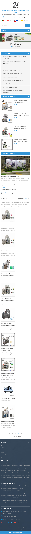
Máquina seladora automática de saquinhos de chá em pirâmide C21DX (15, 475)
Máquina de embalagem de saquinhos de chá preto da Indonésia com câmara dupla (15, 505)
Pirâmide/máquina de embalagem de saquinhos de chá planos (14, 500)
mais (15, 104)
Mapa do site (4, 454)
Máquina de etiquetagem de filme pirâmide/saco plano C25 (21, 140)
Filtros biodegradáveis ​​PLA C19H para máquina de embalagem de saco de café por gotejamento (21, 101)
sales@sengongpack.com (23, 17)
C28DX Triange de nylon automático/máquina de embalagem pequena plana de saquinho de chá (21, 127)
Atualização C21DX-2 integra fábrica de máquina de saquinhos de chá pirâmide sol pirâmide (8, 325)
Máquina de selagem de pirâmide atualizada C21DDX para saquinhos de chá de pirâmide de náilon (7, 350)
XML (2, 457)
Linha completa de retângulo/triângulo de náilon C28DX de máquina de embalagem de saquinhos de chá (7, 225)
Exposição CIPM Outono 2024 (8, 189)
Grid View (26, 198)
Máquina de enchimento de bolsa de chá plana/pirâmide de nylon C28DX (7, 250)
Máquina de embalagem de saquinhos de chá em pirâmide (14, 57)
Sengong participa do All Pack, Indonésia (11, 193)
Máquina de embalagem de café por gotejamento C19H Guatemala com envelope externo (15, 477)
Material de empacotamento (10, 87)
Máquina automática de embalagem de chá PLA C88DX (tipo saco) (21, 114)
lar (13, 46)
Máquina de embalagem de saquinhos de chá (14, 67)
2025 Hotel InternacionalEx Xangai (10, 176)
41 (15, 433)
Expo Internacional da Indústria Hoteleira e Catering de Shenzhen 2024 (15, 185)
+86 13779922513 (8, 17)
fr (14, 20)
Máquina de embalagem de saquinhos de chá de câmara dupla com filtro (15, 502)
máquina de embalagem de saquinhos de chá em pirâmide (13, 495)
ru (19, 20)
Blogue (2, 452)
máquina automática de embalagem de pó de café (12, 488)
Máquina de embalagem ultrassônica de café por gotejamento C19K (15, 472)
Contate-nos (3, 450)
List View (28, 198)
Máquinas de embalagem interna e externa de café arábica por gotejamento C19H (7, 422)
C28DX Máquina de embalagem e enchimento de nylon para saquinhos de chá (7, 300)
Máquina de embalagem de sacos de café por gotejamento (14, 62)
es (24, 20)
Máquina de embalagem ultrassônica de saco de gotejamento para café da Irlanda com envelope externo (15, 493)
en (10, 20)
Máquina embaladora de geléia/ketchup (13, 80)
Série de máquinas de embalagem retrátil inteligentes (13, 91)
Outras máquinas (7, 84)
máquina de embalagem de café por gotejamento (11, 498)
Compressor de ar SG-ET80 (8, 398)
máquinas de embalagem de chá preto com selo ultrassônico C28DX (7, 375)
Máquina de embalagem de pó (10, 77)
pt (5, 20)
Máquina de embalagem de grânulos (12, 73)
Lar (1, 445)
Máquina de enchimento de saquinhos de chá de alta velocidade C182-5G (7, 275)
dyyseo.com (25, 529)
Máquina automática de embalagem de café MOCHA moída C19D (15, 480)
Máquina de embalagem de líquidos (12, 70)
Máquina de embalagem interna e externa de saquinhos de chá (14, 485)
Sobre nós (3, 447)
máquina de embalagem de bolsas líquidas (10, 490)
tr (17, 21)
